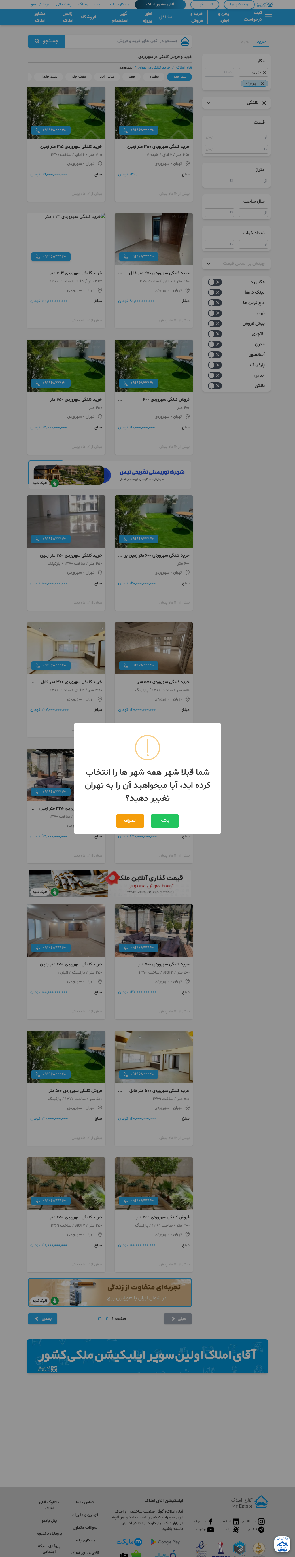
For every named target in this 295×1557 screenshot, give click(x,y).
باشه (165, 821)
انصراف (130, 821)
